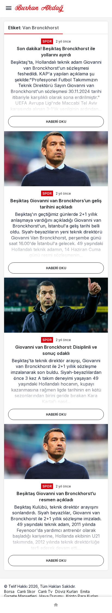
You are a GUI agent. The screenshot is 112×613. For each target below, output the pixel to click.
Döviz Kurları (66, 591)
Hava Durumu (51, 596)
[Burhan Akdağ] (39, 8)
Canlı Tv (45, 591)
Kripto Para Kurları (82, 596)
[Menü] (8, 8)
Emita (85, 591)
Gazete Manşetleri (20, 596)
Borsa (9, 591)
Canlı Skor (26, 591)
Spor (47, 41)
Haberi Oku (56, 122)
